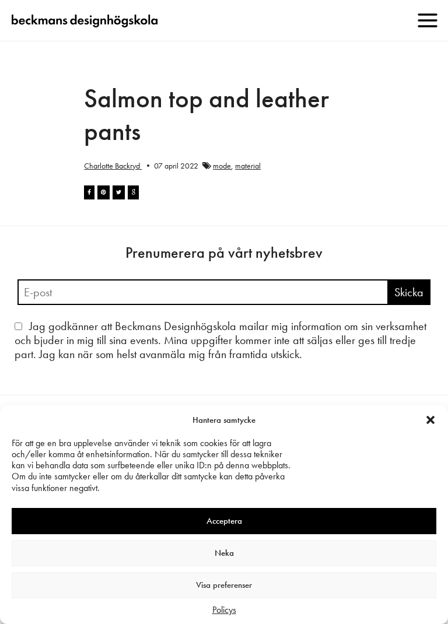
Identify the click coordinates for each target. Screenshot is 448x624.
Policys (224, 610)
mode (222, 165)
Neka (224, 553)
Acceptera (224, 521)
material (248, 165)
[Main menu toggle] (427, 20)
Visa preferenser (224, 585)
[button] (430, 420)
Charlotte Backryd (113, 165)
